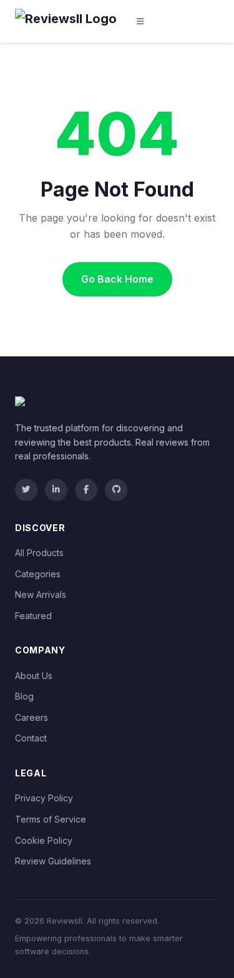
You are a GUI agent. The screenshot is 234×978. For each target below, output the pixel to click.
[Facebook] (86, 490)
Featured (33, 615)
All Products (39, 552)
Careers (31, 717)
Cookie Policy (43, 840)
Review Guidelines (53, 861)
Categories (38, 574)
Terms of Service (50, 819)
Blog (24, 696)
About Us (33, 675)
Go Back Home (117, 279)
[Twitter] (26, 490)
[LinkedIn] (56, 490)
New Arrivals (40, 594)
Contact (31, 738)
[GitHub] (116, 490)
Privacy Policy (44, 798)
